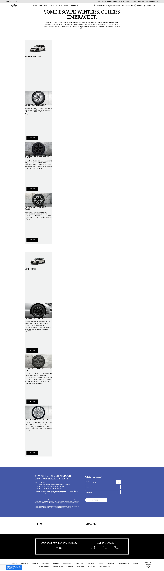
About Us (14, 563)
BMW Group (45, 563)
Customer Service (58, 566)
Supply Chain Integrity (105, 566)
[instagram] (60, 548)
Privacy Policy (79, 563)
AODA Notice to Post (123, 563)
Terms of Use (90, 563)
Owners (66, 5)
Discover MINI (74, 5)
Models (35, 5)
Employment (91, 566)
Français (100, 563)
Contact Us (35, 563)
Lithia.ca (135, 563)
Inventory (139, 5)
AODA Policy (110, 563)
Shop (40, 5)
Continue (95, 500)
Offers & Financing (49, 5)
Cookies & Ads (67, 563)
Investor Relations (44, 566)
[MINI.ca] (13, 5)
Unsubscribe (56, 563)
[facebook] (57, 548)
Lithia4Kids (69, 566)
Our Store (59, 5)
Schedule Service (101, 5)
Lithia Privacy (80, 566)
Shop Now (32, 137)
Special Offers (128, 5)
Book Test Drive (115, 5)
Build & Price (151, 5)
